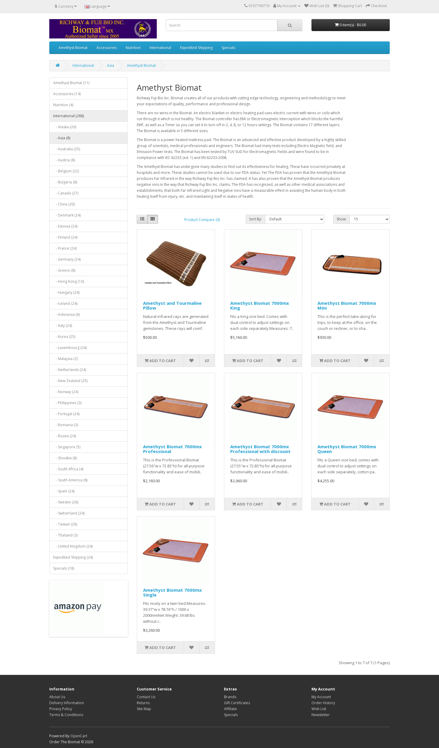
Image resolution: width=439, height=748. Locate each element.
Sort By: (255, 219)
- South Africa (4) (68, 469)
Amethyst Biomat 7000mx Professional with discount (260, 449)
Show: (341, 219)
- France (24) (64, 248)
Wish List (318, 708)
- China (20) (64, 204)
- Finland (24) (65, 237)
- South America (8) (70, 480)
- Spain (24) (63, 491)
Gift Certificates (237, 702)
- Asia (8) (61, 137)
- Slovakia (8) (65, 457)
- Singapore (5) (66, 446)
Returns (143, 702)
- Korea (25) (64, 336)
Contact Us (146, 696)
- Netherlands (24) (69, 369)
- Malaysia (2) (65, 358)
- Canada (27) (65, 193)
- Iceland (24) (65, 303)
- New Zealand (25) (70, 380)
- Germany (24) (67, 259)
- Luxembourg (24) (70, 347)
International (160, 47)
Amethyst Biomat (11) (71, 82)
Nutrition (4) (63, 104)
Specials (228, 47)
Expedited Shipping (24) (73, 557)
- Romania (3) (65, 424)
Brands (230, 696)
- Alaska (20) (64, 126)
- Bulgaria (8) (65, 182)
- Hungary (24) (66, 292)
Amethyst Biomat (73, 47)
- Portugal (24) (66, 413)
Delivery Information (66, 702)
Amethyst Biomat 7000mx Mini (346, 305)
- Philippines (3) (67, 402)
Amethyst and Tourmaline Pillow (172, 305)
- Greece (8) (64, 270)
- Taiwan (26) (65, 524)
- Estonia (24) (65, 226)
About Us (57, 696)
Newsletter (320, 714)
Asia (110, 65)
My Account (321, 696)
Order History (323, 702)
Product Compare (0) (202, 219)
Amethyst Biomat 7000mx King (259, 305)
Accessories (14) (67, 93)
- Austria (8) (64, 160)
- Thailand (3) (65, 535)
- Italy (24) (62, 325)
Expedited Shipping (196, 47)
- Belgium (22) (66, 171)
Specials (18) (63, 568)
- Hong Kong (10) (68, 281)
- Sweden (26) (65, 502)
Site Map (144, 708)
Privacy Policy (60, 708)
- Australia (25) (66, 149)
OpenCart (78, 735)
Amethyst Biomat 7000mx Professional (172, 449)
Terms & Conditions (66, 714)
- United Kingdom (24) (73, 546)
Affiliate (230, 708)
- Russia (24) (64, 435)
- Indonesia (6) (66, 314)
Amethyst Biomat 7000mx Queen (346, 449)
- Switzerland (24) (69, 513)
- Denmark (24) (67, 215)
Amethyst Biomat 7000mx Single (172, 592)
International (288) (68, 115)
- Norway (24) (65, 391)
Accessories (106, 47)
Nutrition (133, 47)
